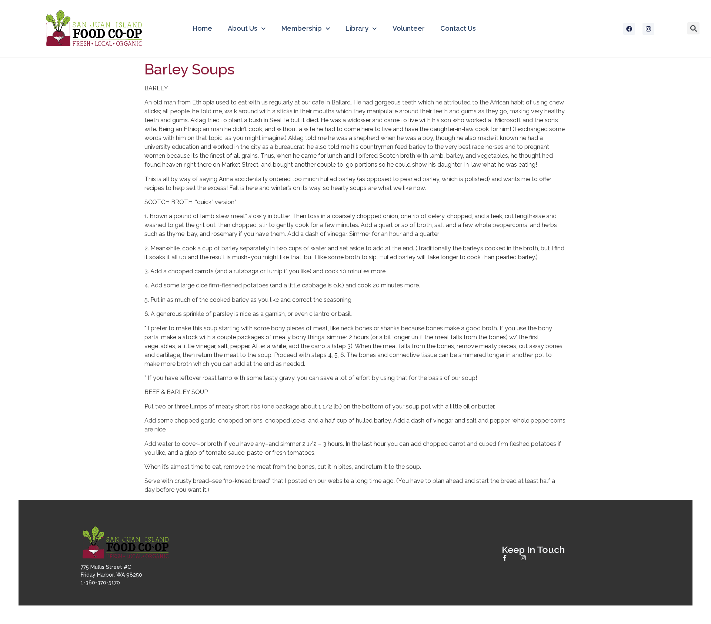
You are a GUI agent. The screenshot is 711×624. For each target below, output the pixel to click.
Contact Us (458, 28)
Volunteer (409, 28)
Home (202, 28)
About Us (242, 28)
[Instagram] (648, 29)
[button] (693, 28)
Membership (301, 28)
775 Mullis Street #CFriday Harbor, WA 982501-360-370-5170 (111, 574)
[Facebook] (629, 29)
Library (357, 28)
